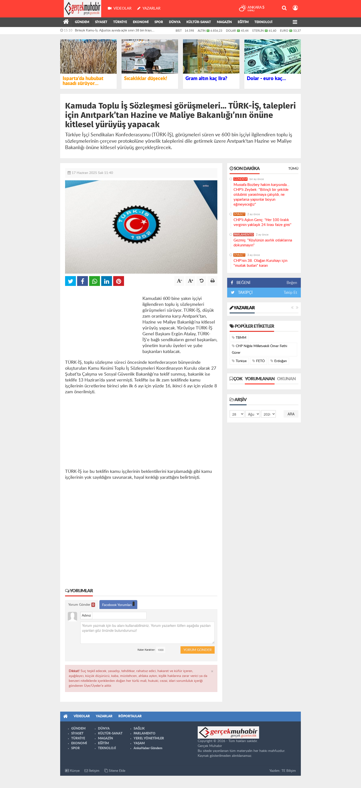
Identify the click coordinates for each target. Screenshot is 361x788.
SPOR (158, 22)
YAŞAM (139, 743)
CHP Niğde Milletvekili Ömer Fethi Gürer (259, 349)
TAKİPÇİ (244, 293)
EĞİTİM (243, 22)
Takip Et (290, 293)
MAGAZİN (224, 22)
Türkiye (241, 361)
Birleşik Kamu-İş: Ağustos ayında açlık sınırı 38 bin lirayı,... (114, 30)
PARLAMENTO (243, 234)
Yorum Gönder (81, 604)
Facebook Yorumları (117, 605)
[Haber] (66, 22)
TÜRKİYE (120, 22)
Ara (291, 413)
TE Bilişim (288, 771)
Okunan (286, 379)
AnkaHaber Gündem (148, 748)
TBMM (240, 337)
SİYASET (101, 22)
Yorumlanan (260, 379)
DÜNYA (174, 22)
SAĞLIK (139, 728)
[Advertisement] (102, 321)
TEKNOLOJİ (263, 22)
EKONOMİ (141, 22)
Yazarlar (244, 308)
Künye (74, 771)
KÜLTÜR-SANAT (198, 22)
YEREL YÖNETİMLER (149, 738)
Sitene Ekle (116, 771)
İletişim (93, 771)
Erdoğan (280, 361)
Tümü (293, 168)
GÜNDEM (82, 22)
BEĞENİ (243, 283)
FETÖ (260, 361)
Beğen (292, 283)
